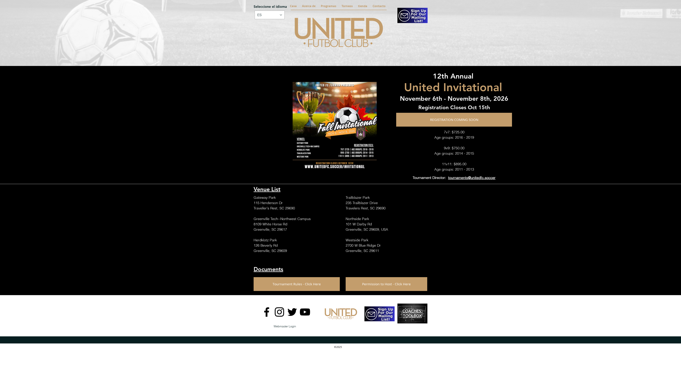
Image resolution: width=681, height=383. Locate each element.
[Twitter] (292, 312)
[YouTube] (305, 312)
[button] (308, 6)
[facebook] (266, 312)
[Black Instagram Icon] (279, 312)
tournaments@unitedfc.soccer (471, 177)
